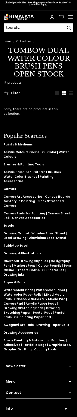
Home (7, 41)
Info (36, 408)
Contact (38, 393)
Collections (23, 41)
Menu (38, 381)
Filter (15, 93)
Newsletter (38, 366)
